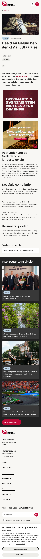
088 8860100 (8, 454)
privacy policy (25, 520)
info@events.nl (9, 456)
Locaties (6, 59)
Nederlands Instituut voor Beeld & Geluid (18, 250)
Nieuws (6, 10)
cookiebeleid (20, 544)
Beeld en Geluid (23, 76)
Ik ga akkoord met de (18, 520)
